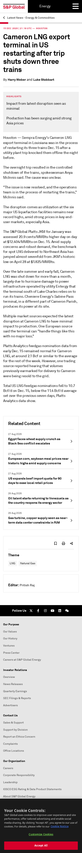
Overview (9, 677)
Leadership (10, 782)
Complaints (10, 744)
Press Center (11, 652)
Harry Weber (17, 80)
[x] (31, 610)
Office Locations (13, 750)
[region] (41, 826)
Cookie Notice (60, 826)
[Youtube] (52, 610)
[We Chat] (67, 610)
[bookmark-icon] (55, 543)
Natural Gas (27, 563)
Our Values (10, 631)
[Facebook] (38, 610)
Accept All (41, 845)
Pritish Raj (27, 585)
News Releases (13, 684)
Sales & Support (13, 722)
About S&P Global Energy (19, 796)
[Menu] (75, 6)
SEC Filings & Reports (17, 698)
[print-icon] (63, 543)
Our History (10, 638)
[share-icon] (71, 543)
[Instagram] (45, 610)
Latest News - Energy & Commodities (31, 17)
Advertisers (10, 705)
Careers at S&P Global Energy (22, 659)
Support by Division (15, 729)
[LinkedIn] (60, 610)
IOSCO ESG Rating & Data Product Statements (32, 789)
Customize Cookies (41, 834)
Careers (8, 768)
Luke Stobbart (43, 80)
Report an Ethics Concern (19, 736)
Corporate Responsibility (19, 775)
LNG (12, 563)
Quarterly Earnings (15, 691)
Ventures (9, 645)
